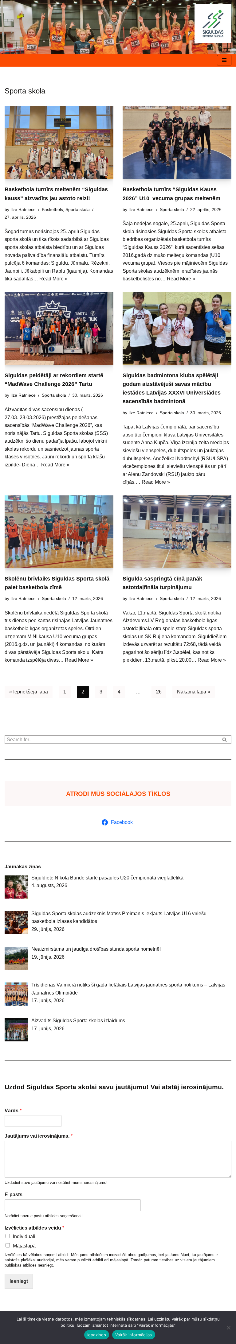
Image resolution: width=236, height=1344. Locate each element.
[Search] (224, 739)
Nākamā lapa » (193, 691)
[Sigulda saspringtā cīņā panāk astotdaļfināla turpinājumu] (177, 531)
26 (159, 691)
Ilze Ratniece (23, 209)
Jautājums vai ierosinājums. (39, 1136)
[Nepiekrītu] (228, 1328)
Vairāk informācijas (133, 1334)
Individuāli (24, 1236)
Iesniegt (19, 1281)
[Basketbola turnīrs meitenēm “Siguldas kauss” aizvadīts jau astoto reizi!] (59, 142)
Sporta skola (77, 209)
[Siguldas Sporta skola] (213, 23)
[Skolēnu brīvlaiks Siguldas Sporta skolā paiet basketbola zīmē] (59, 531)
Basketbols (52, 209)
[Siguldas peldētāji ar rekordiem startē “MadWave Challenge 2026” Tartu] (59, 328)
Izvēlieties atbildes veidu (34, 1227)
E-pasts (13, 1194)
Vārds (13, 1110)
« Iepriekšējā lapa (28, 691)
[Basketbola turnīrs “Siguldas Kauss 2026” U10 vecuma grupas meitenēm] (177, 142)
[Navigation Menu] (224, 60)
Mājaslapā (24, 1245)
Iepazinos (96, 1334)
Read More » (53, 278)
